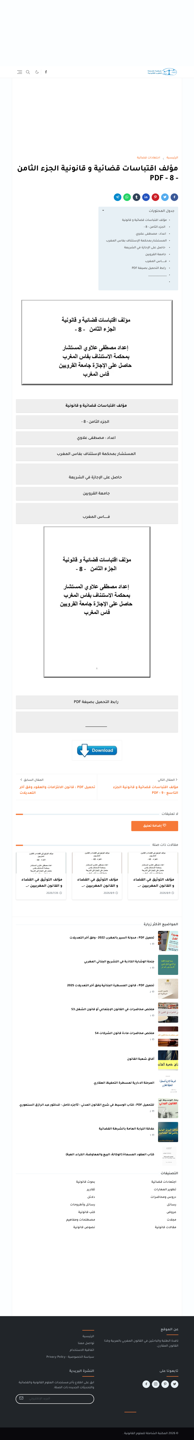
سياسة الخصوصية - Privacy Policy (70, 1357)
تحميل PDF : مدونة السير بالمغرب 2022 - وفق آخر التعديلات (112, 938)
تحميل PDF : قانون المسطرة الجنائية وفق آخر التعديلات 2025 (110, 985)
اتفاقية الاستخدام (82, 1350)
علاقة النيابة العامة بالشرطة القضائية (126, 1129)
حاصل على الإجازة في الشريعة (145, 247)
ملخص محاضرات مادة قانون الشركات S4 (124, 1033)
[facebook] (46, 72)
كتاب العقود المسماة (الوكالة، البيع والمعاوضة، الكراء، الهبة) (110, 1154)
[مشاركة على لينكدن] (146, 197)
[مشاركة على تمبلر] (136, 197)
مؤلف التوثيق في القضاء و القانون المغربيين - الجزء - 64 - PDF (153, 886)
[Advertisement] (97, 33)
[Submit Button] (21, 1399)
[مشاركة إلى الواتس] (127, 197)
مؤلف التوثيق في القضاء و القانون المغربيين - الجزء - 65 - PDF (97, 886)
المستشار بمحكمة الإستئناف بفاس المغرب (136, 241)
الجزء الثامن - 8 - (155, 227)
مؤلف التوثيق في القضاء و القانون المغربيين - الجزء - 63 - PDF (42, 886)
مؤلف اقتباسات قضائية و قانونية (144, 220)
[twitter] (174, 1384)
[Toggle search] (28, 72)
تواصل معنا (86, 1343)
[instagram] (155, 1384)
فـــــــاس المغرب (156, 261)
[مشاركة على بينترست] (155, 197)
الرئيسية (88, 1336)
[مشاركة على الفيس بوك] (174, 197)
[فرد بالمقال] (165, 197)
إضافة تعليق (152, 826)
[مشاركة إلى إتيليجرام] (117, 197)
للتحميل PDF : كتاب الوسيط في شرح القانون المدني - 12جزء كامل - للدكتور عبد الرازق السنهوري (86, 1105)
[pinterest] (165, 1384)
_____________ (157, 275)
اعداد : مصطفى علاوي (151, 234)
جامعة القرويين (156, 254)
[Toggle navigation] (20, 72)
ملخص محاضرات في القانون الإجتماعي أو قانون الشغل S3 (112, 1009)
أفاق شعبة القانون (140, 1059)
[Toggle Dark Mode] (37, 72)
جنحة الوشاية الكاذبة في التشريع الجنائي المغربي (119, 962)
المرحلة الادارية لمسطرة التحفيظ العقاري (124, 1083)
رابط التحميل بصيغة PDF (149, 268)
